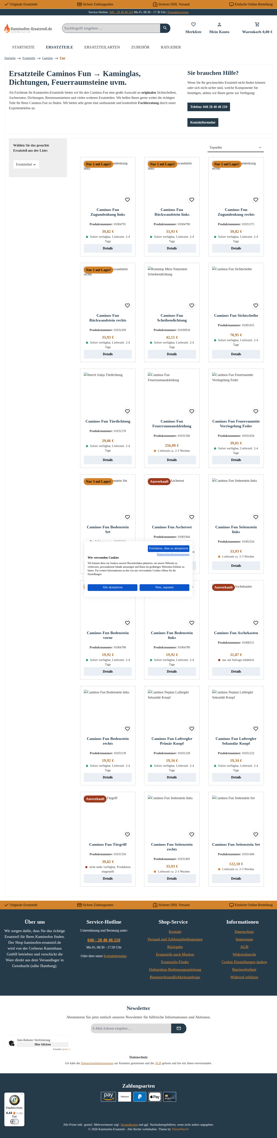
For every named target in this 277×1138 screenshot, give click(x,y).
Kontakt (175, 931)
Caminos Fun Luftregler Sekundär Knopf (236, 741)
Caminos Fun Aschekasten (236, 633)
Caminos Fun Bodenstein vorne (108, 635)
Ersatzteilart (24, 164)
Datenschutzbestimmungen (97, 1063)
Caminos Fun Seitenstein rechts (172, 846)
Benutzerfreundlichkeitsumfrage (175, 977)
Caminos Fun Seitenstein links (236, 529)
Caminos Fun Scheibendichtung (172, 317)
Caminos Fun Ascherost (172, 527)
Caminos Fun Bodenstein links (172, 635)
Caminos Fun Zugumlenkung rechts (236, 212)
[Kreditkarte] (169, 1097)
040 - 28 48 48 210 (121, 12)
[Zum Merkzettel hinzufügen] (127, 199)
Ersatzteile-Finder (175, 962)
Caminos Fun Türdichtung (107, 421)
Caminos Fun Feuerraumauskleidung (171, 423)
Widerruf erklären (244, 977)
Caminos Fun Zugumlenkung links (107, 212)
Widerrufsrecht (244, 954)
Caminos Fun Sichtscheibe (236, 315)
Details (108, 248)
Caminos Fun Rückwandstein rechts (107, 317)
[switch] (14, 1121)
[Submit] (178, 1028)
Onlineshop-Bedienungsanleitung (175, 969)
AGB (244, 947)
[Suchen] (165, 28)
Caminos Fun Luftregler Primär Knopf (171, 741)
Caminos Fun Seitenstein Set (236, 844)
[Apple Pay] (154, 1097)
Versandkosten (129, 1124)
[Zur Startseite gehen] (28, 28)
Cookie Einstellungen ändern (244, 962)
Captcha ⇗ (61, 1049)
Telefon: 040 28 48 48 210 (208, 107)
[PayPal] (139, 1097)
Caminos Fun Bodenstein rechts (108, 741)
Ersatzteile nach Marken (175, 954)
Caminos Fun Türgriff (108, 844)
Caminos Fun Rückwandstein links (172, 212)
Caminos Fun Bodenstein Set (108, 529)
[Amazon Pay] (108, 1097)
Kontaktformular (178, 12)
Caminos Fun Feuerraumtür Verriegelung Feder (236, 423)
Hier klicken (43, 1044)
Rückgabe (175, 947)
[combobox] (111, 28)
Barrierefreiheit (244, 969)
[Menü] (21, 1095)
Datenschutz (244, 931)
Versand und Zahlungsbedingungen (175, 939)
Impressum (244, 939)
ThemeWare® (180, 1129)
